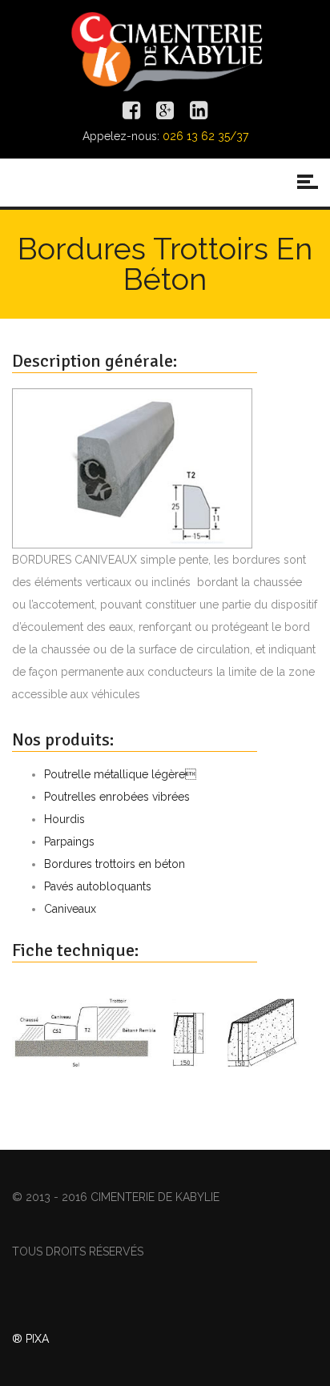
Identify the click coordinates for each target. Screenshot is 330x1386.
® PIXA (30, 1338)
